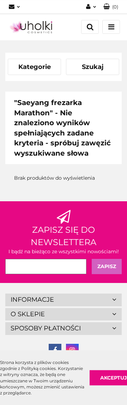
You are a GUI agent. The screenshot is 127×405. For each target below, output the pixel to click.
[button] (111, 7)
